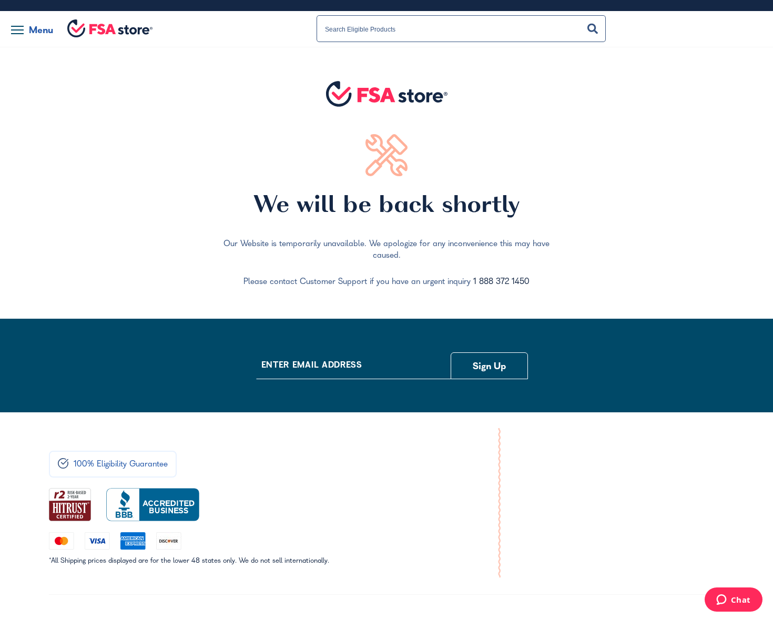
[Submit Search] (592, 29)
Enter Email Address (311, 366)
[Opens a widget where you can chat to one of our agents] (733, 600)
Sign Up (489, 367)
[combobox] (461, 29)
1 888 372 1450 (501, 282)
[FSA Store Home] (109, 28)
